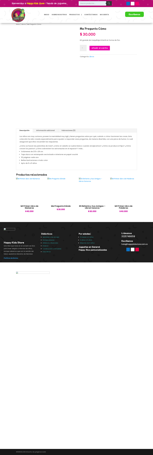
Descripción (24, 130)
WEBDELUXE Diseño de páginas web (31, 452)
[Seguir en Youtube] (132, 3)
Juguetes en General (89, 246)
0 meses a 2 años (86, 237)
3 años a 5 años (86, 240)
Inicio (18, 24)
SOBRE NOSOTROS (59, 14)
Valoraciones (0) (68, 130)
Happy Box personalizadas (93, 249)
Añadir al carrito (100, 48)
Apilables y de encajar (51, 237)
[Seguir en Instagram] (137, 3)
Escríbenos (134, 14)
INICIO (46, 14)
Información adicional (45, 130)
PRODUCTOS (74, 14)
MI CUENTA (104, 14)
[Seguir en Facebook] (128, 3)
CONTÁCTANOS (90, 14)
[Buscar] (109, 3)
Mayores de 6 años (87, 243)
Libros (23, 24)
